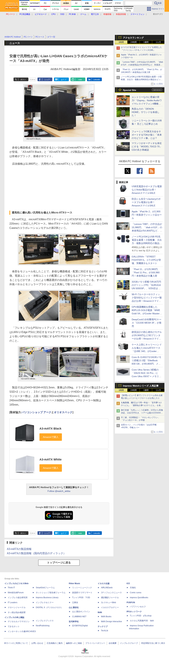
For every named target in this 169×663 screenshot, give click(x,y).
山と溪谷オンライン (81, 611)
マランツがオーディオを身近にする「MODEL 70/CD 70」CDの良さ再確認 (147, 146)
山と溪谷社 (74, 607)
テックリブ (103, 626)
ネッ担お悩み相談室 (17, 612)
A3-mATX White (50, 459)
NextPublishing (43, 625)
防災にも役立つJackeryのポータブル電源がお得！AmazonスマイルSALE (146, 202)
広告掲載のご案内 (55, 643)
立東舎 (75, 602)
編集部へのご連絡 (74, 643)
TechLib (104, 630)
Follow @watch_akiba (59, 491)
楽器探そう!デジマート (82, 592)
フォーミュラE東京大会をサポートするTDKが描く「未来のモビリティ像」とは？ (147, 134)
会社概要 (113, 643)
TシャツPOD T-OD (81, 597)
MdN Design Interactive (111, 621)
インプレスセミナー (45, 602)
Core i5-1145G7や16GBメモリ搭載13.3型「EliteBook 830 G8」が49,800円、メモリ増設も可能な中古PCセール (146, 364)
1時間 (121, 42)
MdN (100, 612)
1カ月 (158, 42)
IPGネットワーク (134, 611)
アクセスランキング (133, 37)
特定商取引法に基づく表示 (153, 643)
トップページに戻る (59, 562)
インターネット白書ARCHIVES (22, 631)
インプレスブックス (45, 621)
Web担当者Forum (16, 592)
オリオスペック (63, 412)
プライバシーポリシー (95, 643)
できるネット (14, 626)
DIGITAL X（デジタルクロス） (49, 607)
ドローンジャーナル (17, 607)
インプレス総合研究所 (18, 597)
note (80, 80)
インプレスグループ (129, 643)
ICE (128, 583)
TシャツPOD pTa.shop (141, 616)
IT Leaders (12, 602)
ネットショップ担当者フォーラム (51, 592)
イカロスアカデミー (110, 607)
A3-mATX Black (50, 428)
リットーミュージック (82, 587)
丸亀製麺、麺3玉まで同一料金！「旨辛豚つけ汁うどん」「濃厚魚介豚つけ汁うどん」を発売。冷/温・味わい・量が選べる (141, 405)
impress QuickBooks (139, 597)
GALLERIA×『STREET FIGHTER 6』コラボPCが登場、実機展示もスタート (146, 260)
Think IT (11, 587)
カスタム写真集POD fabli (142, 621)
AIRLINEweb (107, 587)
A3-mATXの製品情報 (19, 549)
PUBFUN (131, 602)
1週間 (146, 42)
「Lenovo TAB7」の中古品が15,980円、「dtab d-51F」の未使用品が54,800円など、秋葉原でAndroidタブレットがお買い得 (142, 65)
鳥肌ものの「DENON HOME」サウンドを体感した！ (145, 112)
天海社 (133, 587)
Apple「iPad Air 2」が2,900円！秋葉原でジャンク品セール (147, 214)
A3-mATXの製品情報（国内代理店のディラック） (36, 553)
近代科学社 (74, 621)
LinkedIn (96, 80)
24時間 (133, 42)
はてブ (63, 80)
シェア (47, 80)
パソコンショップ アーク (36, 412)
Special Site (129, 90)
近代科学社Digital (80, 625)
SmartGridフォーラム (45, 587)
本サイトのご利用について (16, 643)
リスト (32, 80)
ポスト (23, 80)
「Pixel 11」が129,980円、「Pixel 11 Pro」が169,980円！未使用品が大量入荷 (146, 272)
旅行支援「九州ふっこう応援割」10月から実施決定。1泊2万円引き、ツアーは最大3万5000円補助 (142, 413)
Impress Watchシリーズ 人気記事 (141, 385)
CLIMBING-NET (79, 616)
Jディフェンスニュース (111, 592)
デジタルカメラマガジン (19, 621)
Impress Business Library (47, 597)
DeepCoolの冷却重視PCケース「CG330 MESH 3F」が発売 (146, 322)
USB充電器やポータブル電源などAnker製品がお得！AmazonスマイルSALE (147, 189)
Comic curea (135, 592)
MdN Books (106, 616)
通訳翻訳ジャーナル (110, 597)
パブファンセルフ (138, 606)
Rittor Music (74, 583)
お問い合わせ (37, 643)
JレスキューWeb (108, 602)
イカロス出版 (104, 583)
